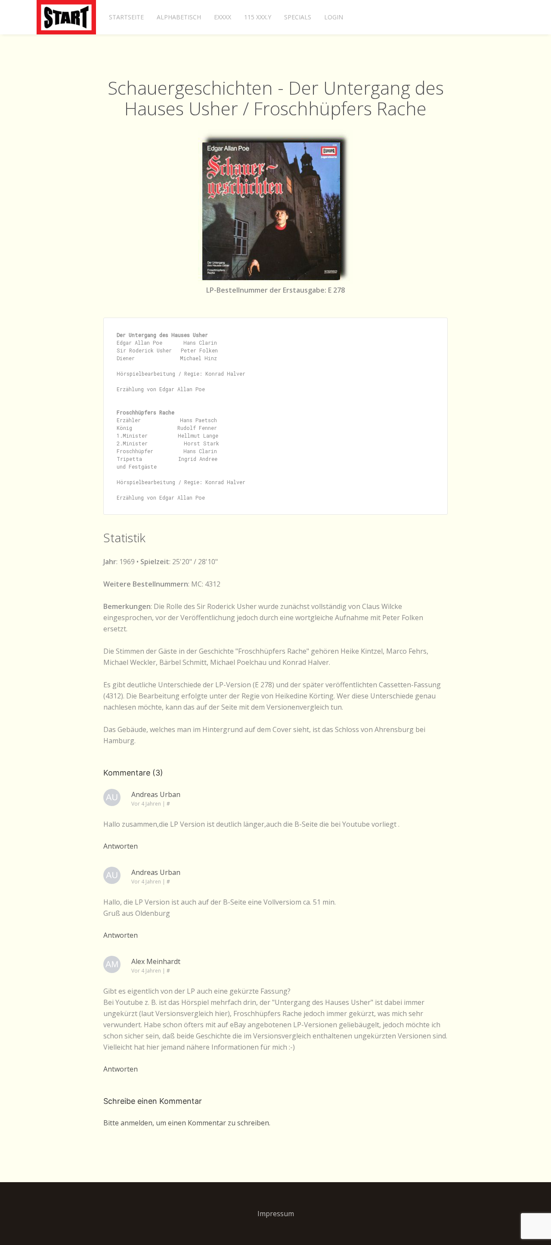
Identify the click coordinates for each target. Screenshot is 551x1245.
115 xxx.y (257, 17)
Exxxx (222, 17)
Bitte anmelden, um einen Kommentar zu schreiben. (186, 1123)
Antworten (120, 846)
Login (333, 17)
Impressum (275, 1213)
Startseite (126, 17)
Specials (297, 17)
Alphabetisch (179, 17)
